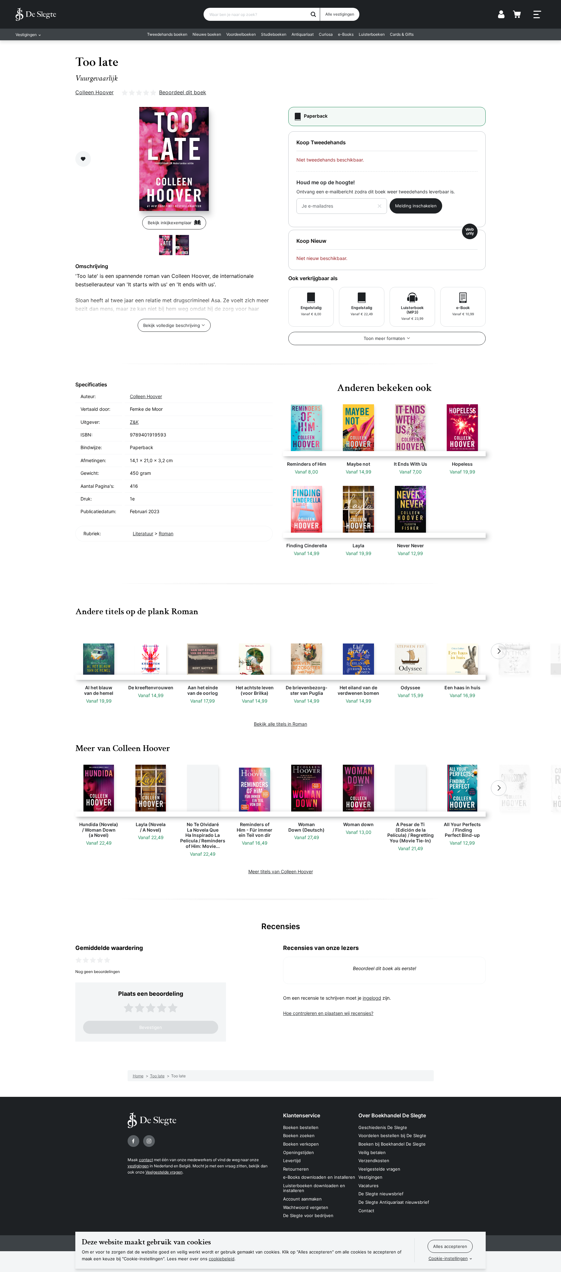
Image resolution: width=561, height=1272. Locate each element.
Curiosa (326, 34)
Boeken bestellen (300, 1127)
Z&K (134, 422)
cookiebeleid (221, 1258)
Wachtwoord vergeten (305, 1207)
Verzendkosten (373, 1160)
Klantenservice (301, 1115)
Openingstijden (298, 1152)
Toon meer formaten (384, 338)
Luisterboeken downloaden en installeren (314, 1188)
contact (146, 1159)
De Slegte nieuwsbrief (381, 1193)
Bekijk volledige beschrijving (171, 325)
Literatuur (143, 533)
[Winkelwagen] (517, 14)
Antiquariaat (303, 34)
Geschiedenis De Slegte (382, 1127)
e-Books (346, 34)
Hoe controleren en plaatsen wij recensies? (328, 1013)
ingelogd (372, 998)
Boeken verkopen (301, 1144)
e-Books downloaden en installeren (319, 1177)
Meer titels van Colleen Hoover (280, 871)
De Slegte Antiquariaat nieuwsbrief (393, 1202)
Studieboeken (273, 34)
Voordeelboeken (241, 34)
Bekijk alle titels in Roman (280, 724)
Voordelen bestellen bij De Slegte (392, 1135)
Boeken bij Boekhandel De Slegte (392, 1144)
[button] (62, 651)
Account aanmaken (302, 1198)
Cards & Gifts (402, 34)
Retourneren (296, 1169)
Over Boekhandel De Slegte (392, 1115)
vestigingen (138, 1165)
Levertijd (292, 1160)
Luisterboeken (372, 34)
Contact (366, 1210)
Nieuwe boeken (207, 34)
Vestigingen (370, 1177)
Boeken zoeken (299, 1135)
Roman (166, 533)
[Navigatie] (537, 14)
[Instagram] (149, 1141)
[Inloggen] (501, 14)
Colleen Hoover (94, 92)
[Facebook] (133, 1141)
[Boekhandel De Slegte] (36, 14)
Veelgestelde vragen (163, 1172)
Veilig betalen (372, 1152)
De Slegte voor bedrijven (308, 1215)
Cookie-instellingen (448, 1258)
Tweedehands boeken (167, 34)
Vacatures (368, 1185)
